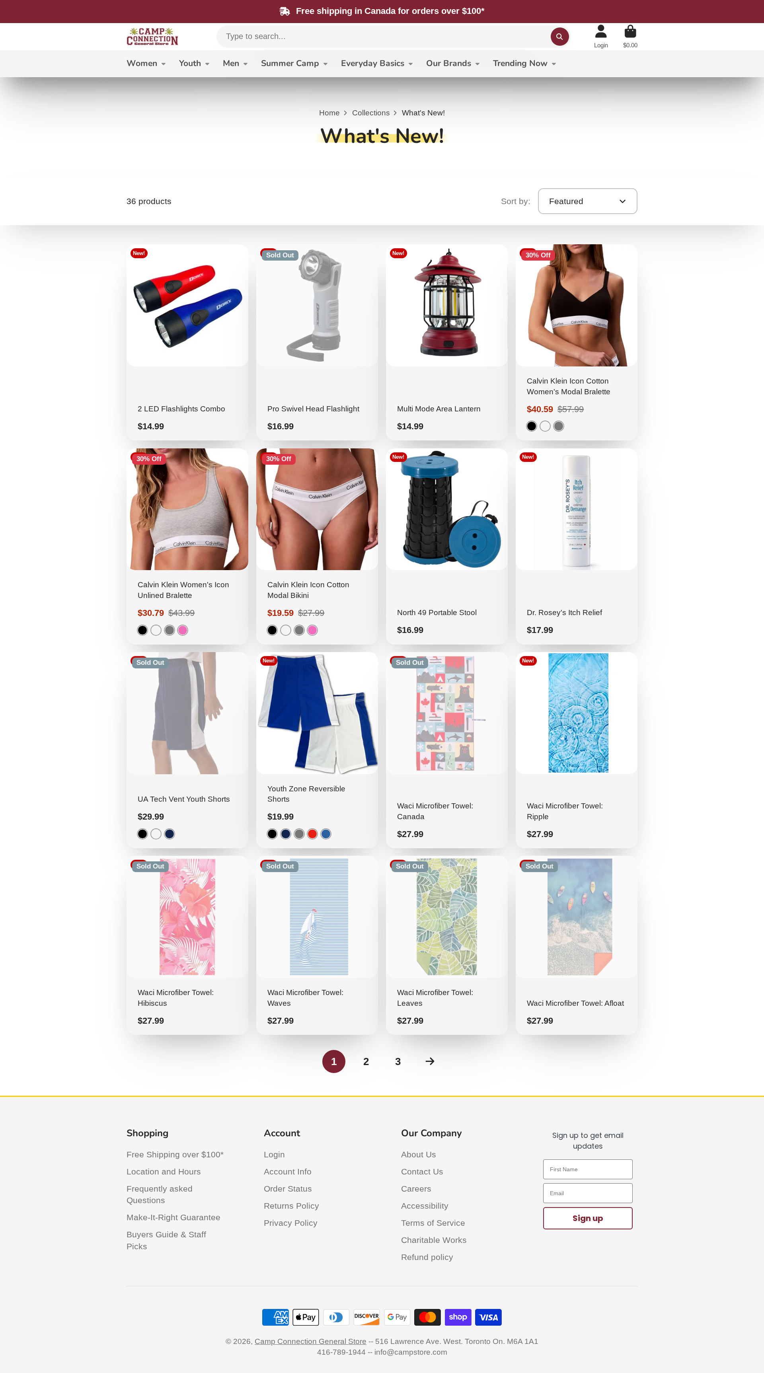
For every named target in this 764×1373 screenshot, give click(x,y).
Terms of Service (433, 1222)
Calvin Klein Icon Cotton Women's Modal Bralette (577, 342)
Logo (152, 36)
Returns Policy (291, 1205)
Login (274, 1154)
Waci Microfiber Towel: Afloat (577, 945)
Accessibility (424, 1205)
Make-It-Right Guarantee (173, 1217)
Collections (371, 113)
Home (329, 113)
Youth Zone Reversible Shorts (317, 750)
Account (601, 37)
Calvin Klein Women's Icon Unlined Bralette (188, 546)
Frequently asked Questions (160, 1194)
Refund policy (427, 1257)
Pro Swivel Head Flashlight (317, 342)
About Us (418, 1154)
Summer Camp (290, 63)
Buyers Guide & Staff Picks (166, 1240)
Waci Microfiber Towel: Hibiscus (188, 945)
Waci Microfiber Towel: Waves (317, 945)
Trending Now (520, 63)
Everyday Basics (372, 63)
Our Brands (448, 63)
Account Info (288, 1171)
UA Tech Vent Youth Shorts (188, 750)
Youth (190, 63)
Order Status (288, 1188)
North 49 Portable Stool (447, 546)
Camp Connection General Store (310, 1341)
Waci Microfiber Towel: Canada (447, 750)
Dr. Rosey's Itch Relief (577, 546)
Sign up (588, 1218)
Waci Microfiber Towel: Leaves (447, 945)
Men (231, 63)
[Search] (560, 36)
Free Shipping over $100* (175, 1154)
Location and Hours (164, 1171)
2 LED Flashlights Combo (188, 342)
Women (142, 63)
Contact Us (422, 1171)
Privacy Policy (291, 1222)
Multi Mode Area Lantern (447, 342)
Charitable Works (434, 1239)
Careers (416, 1188)
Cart (630, 37)
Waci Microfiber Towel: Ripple (577, 750)
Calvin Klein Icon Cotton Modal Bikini (317, 546)
